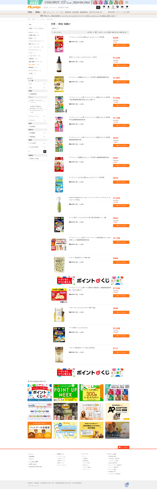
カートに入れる (122, 45)
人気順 (104, 32)
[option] (78, 2)
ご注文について (61, 458)
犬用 (30, 24)
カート (84, 456)
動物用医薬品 (84, 12)
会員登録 (31, 456)
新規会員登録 (111, 12)
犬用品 (30, 12)
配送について (61, 463)
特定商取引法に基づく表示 (47, 483)
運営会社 (30, 483)
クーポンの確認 (87, 467)
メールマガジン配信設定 (114, 473)
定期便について (61, 460)
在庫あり (54, 28)
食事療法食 (68, 12)
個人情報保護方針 (77, 483)
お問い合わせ (33, 464)
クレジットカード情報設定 (114, 465)
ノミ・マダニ (60, 12)
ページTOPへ (124, 447)
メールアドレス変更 (113, 460)
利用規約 (37, 483)
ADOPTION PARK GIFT (95, 12)
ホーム (31, 454)
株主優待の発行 (112, 471)
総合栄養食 (76, 12)
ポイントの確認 (112, 469)
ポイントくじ (86, 469)
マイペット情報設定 (113, 467)
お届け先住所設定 (112, 463)
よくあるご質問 (125, 12)
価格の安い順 (115, 32)
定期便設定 (85, 460)
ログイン (118, 12)
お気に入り (85, 465)
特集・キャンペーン (49, 12)
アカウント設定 (111, 454)
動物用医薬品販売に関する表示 (63, 483)
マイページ (85, 454)
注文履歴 (85, 458)
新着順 (109, 32)
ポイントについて (62, 465)
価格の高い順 (123, 32)
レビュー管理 (86, 463)
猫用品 (37, 12)
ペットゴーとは (61, 456)
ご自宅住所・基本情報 (113, 458)
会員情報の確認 (112, 456)
